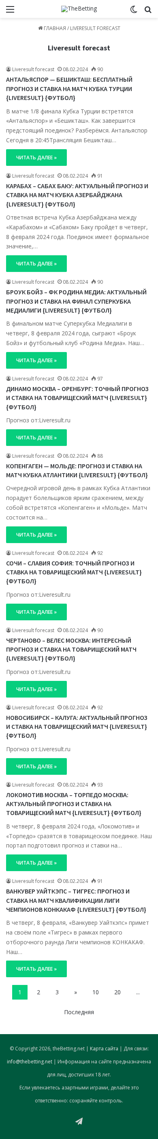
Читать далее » (36, 157)
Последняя (79, 1012)
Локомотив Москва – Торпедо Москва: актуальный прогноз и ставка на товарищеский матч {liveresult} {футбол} (73, 804)
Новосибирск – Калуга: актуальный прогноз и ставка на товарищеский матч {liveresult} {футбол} (76, 726)
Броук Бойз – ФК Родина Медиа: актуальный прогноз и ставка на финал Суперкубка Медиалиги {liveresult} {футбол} (76, 301)
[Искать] (148, 12)
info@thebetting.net (29, 1061)
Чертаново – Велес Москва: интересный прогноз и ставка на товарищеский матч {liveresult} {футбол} (71, 649)
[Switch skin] (134, 12)
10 (95, 992)
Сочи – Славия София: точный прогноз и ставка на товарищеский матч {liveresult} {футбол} (74, 572)
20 (117, 992)
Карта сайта (104, 1048)
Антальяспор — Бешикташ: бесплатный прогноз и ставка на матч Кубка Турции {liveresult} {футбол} (69, 88)
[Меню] (10, 12)
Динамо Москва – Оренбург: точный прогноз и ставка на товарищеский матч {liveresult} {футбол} (77, 398)
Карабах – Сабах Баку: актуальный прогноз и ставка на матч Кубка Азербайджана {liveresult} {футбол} (77, 195)
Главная (54, 28)
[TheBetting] (79, 9)
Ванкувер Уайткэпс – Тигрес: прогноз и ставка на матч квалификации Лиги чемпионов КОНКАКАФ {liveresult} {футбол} (76, 900)
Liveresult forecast (79, 47)
